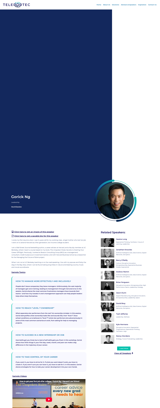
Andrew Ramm (122, 272)
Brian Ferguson (122, 282)
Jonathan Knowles (124, 250)
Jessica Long (121, 239)
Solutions (115, 5)
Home (99, 5)
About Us (106, 5)
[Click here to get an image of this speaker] (12, 232)
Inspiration (142, 5)
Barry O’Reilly (122, 260)
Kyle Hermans (122, 324)
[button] (123, 348)
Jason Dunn (121, 293)
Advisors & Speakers (128, 5)
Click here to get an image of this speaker (34, 232)
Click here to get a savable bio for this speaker (36, 236)
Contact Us (152, 5)
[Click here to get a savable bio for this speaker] (12, 236)
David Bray (120, 303)
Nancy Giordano (123, 336)
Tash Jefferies (122, 314)
